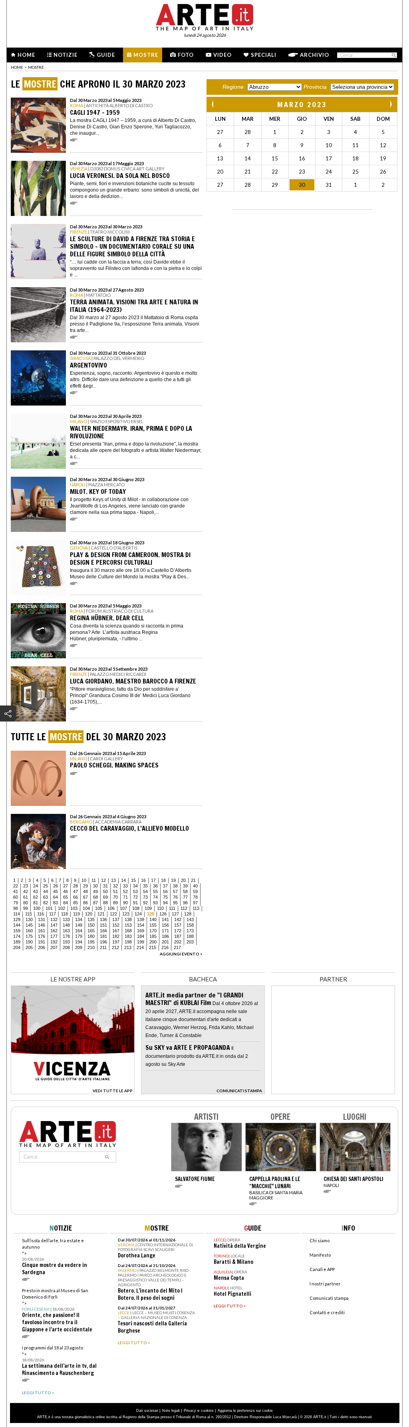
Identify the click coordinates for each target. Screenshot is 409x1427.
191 (41, 941)
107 (123, 908)
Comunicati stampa (329, 1298)
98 (15, 908)
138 (128, 919)
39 (185, 885)
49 (95, 891)
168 (128, 930)
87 (95, 902)
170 (153, 930)
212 (115, 947)
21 (193, 880)
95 (175, 902)
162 (54, 930)
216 (165, 947)
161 (41, 930)
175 (29, 936)
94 (165, 902)
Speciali (263, 55)
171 (165, 930)
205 (29, 947)
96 (185, 902)
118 (64, 913)
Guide (106, 55)
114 (16, 913)
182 (115, 936)
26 (55, 885)
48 (85, 891)
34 (135, 885)
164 (78, 930)
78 (195, 897)
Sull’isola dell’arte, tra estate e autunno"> (54, 1257)
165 (91, 930)
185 (153, 936)
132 (54, 919)
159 (16, 930)
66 (75, 897)
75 (165, 897)
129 (16, 919)
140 (153, 919)
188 (190, 936)
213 (127, 947)
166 (103, 930)
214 (140, 947)
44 (45, 891)
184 (140, 936)
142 (177, 919)
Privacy (190, 1411)
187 (177, 936)
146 (41, 925)
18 (163, 880)
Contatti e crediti (327, 1312)
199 (140, 941)
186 (165, 936)
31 (105, 885)
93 (155, 902)
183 (128, 936)
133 (66, 919)
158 (190, 925)
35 (145, 885)
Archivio (314, 55)
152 (115, 925)
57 (175, 891)
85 (75, 902)
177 (54, 936)
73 (145, 897)
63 (45, 897)
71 (125, 897)
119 (76, 913)
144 (16, 925)
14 (123, 880)
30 (95, 885)
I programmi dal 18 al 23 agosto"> (59, 1361)
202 (177, 941)
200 (153, 941)
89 (115, 902)
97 (195, 902)
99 (25, 908)
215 (152, 947)
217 (177, 947)
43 (35, 891)
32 (115, 885)
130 (29, 919)
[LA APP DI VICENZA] (72, 1092)
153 (128, 925)
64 (55, 897)
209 (78, 947)
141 (165, 919)
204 (16, 947)
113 (196, 908)
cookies (207, 1411)
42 (25, 891)
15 (133, 880)
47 (75, 891)
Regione (233, 87)
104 (86, 908)
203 (190, 941)
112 (184, 908)
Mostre (145, 55)
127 (175, 913)
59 (195, 891)
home (17, 67)
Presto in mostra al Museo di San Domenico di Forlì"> (57, 1310)
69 (105, 897)
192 (54, 941)
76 (175, 897)
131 (41, 919)
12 (103, 880)
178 (66, 936)
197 (115, 941)
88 (105, 902)
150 (91, 925)
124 (138, 913)
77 (185, 897)
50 (105, 891)
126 (163, 913)
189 (16, 941)
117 (52, 913)
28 (75, 885)
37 (165, 885)
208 (66, 947)
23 (25, 885)
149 (78, 925)
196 (103, 941)
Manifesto (320, 1254)
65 (65, 897)
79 (15, 902)
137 (115, 919)
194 (78, 941)
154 (140, 925)
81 (35, 902)
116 (40, 913)
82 (45, 902)
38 (175, 885)
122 (113, 913)
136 (103, 919)
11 (93, 880)
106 (111, 908)
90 (125, 902)
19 (173, 880)
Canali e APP (322, 1269)
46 (65, 891)
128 (187, 913)
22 (15, 885)
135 (91, 919)
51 (115, 891)
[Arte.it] (204, 16)
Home (26, 55)
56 (165, 891)
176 (41, 936)
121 (101, 913)
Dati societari (147, 1411)
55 (155, 891)
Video (222, 55)
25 (45, 885)
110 (160, 908)
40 (195, 885)
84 (65, 902)
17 (153, 880)
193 (66, 941)
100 (36, 908)
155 (153, 925)
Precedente (213, 104)
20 (183, 880)
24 (35, 885)
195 (91, 941)
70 (115, 897)
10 (83, 880)
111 (172, 908)
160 (29, 930)
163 (66, 930)
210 (91, 947)
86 (85, 902)
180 (91, 936)
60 (15, 897)
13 (113, 880)
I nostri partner (325, 1283)
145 (29, 925)
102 (61, 908)
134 (78, 919)
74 (155, 897)
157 (177, 925)
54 (145, 891)
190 (29, 941)
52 (125, 891)
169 (140, 930)
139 (140, 919)
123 (125, 913)
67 (85, 897)
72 (135, 897)
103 (73, 908)
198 (128, 941)
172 (177, 930)
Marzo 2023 (302, 104)
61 (25, 897)
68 (95, 897)
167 (115, 930)
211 (103, 947)
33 (125, 885)
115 (28, 913)
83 (55, 902)
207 (54, 947)
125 (150, 913)
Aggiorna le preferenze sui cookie (245, 1411)
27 (65, 885)
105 (98, 908)
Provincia (315, 87)
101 (49, 908)
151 (103, 925)
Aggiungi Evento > (181, 953)
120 (88, 913)
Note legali (171, 1411)
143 (190, 919)
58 (185, 891)
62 (35, 897)
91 (135, 902)
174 (16, 936)
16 (143, 880)
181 (103, 936)
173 (190, 930)
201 (165, 941)
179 (78, 936)
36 (155, 885)
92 (145, 902)
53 (135, 891)
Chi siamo (320, 1240)
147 (54, 925)
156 (165, 925)
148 (66, 925)
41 (15, 891)
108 (135, 908)
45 (55, 891)
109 (148, 908)
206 (41, 947)
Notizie (65, 55)
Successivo (391, 104)
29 (85, 885)
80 (25, 902)
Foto (186, 55)
